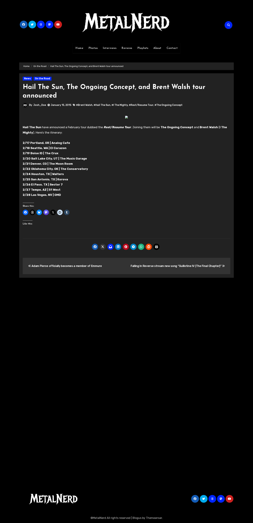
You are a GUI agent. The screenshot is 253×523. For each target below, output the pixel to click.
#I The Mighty (120, 105)
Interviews (109, 48)
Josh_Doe (39, 105)
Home (79, 48)
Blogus (137, 518)
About (157, 48)
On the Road (42, 78)
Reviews (127, 48)
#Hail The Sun (102, 105)
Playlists (142, 48)
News (27, 78)
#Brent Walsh (84, 105)
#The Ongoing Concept (168, 105)
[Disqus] (126, 331)
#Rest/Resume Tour (141, 105)
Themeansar (154, 518)
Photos (93, 48)
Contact (172, 48)
